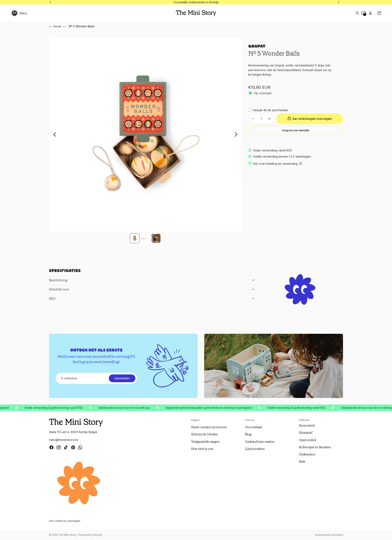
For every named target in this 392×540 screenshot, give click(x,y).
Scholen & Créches (204, 434)
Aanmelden (122, 378)
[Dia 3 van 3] (155, 238)
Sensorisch (307, 425)
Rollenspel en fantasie (315, 447)
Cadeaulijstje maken (259, 441)
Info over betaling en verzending (275, 163)
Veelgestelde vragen (205, 441)
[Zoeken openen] (357, 13)
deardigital (73, 520)
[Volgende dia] (237, 135)
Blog (248, 434)
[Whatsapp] (80, 447)
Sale (302, 461)
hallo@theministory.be (63, 439)
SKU (52, 298)
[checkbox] (268, 110)
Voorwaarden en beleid (329, 534)
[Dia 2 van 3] (145, 238)
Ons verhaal (253, 427)
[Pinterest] (73, 447)
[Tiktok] (65, 447)
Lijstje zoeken (255, 449)
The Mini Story (68, 534)
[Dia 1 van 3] (134, 238)
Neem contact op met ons (209, 427)
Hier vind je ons (202, 449)
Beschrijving (58, 280)
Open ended (307, 440)
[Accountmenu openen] (370, 13)
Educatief (305, 432)
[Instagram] (58, 447)
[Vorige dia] (53, 135)
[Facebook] (51, 447)
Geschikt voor (59, 289)
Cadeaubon (307, 454)
